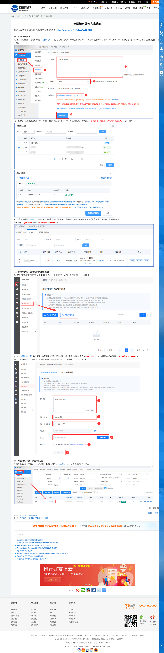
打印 (156, 513)
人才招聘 (61, 635)
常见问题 (30, 16)
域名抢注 (64, 8)
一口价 (75, 8)
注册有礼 (158, 2)
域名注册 (53, 8)
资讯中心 (115, 2)
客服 (161, 35)
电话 (161, 43)
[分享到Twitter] (99, 590)
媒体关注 (14, 622)
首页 (43, 8)
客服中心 (21, 16)
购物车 (94, 2)
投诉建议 (106, 635)
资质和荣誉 (15, 615)
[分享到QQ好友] (88, 590)
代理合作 (158, 8)
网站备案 (53, 625)
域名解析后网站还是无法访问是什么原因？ (31, 559)
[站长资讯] (87, 650)
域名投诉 (115, 635)
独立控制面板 (73, 622)
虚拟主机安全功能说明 (24, 550)
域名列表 (62, 464)
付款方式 (52, 635)
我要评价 (97, 635)
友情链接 (70, 635)
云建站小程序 (123, 8)
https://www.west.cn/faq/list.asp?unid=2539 (74, 30)
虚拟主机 (85, 8)
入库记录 (33, 219)
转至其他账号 (25, 356)
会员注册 (53, 609)
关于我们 (34, 635)
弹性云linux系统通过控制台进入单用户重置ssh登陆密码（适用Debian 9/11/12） (44, 553)
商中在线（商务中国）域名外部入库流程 (34, 518)
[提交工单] (92, 650)
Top (161, 641)
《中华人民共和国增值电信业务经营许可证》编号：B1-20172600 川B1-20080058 (80, 639)
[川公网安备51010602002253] (96, 650)
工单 (161, 68)
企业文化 (14, 612)
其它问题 (49, 16)
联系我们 (14, 625)
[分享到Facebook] (93, 590)
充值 (161, 60)
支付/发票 (53, 622)
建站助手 (72, 615)
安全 (148, 8)
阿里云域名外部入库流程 (28, 515)
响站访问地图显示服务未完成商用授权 (30, 540)
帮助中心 (123, 2)
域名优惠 (33, 609)
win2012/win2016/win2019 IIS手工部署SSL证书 (33, 545)
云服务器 (97, 8)
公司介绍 (14, 609)
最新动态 (14, 619)
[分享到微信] (83, 590)
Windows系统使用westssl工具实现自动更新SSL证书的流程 (37, 548)
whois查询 (72, 612)
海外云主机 (34, 625)
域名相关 (53, 612)
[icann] (79, 650)
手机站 (71, 609)
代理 (161, 51)
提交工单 (132, 2)
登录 (147, 2)
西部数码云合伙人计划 (87, 575)
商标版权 (138, 8)
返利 (161, 75)
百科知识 (134, 635)
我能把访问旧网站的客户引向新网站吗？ (30, 556)
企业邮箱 (108, 8)
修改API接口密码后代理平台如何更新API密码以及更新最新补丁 (38, 542)
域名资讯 (79, 635)
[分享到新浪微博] (78, 590)
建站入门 (53, 615)
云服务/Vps (53, 619)
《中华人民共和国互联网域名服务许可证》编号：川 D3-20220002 (87, 642)
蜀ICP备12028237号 (116, 639)
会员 (161, 27)
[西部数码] (21, 8)
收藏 (149, 513)
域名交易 (39, 16)
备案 (139, 2)
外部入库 (46, 39)
